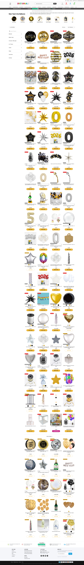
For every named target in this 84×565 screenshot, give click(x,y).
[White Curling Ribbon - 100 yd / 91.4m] (30, 319)
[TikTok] (47, 556)
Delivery (71, 0)
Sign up (70, 553)
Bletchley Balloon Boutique (28, 550)
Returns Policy (14, 552)
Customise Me (56, 431)
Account (68, 0)
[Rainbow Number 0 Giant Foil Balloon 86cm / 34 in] (43, 258)
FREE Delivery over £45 (18, 8)
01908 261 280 (75, 0)
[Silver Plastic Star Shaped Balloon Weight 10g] (56, 339)
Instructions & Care (27, 558)
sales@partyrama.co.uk (80, 0)
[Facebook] (43, 556)
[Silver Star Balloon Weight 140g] (30, 339)
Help (65, 0)
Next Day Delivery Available (67, 8)
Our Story (13, 556)
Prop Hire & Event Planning (28, 553)
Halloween (21, 7)
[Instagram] (41, 556)
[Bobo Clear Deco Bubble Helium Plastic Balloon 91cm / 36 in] (43, 218)
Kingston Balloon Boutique (28, 552)
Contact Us (13, 554)
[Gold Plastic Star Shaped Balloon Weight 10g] (56, 379)
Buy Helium (26, 557)
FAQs (12, 553)
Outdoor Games (15, 7)
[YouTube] (45, 556)
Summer (10, 7)
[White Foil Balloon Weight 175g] (43, 379)
